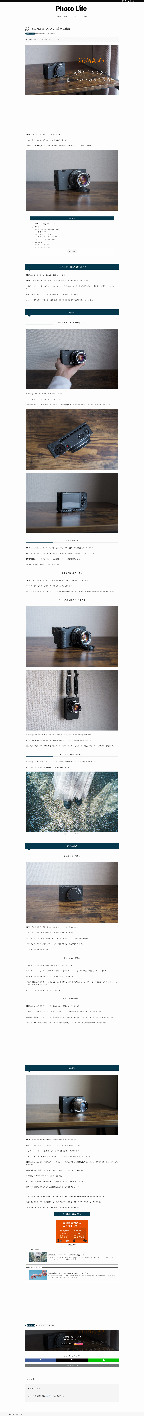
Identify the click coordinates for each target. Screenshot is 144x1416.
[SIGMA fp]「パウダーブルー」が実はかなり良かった (66, 1255)
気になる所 (38, 242)
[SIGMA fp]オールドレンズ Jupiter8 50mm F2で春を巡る (68, 1273)
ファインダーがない (44, 245)
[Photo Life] (72, 8)
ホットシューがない (44, 247)
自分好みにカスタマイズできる (47, 237)
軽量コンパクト (43, 232)
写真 (53, 1325)
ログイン (49, 1396)
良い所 (37, 227)
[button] (40, 1360)
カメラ (48, 1325)
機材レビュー (30, 33)
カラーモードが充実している (47, 239)
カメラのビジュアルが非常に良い (48, 229)
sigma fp (41, 1325)
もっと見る (72, 251)
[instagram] (125, 1)
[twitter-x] (123, 1)
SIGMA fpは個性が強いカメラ (45, 224)
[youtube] (128, 1)
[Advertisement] (72, 115)
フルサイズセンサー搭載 (45, 234)
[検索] (134, 1)
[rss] (131, 1)
